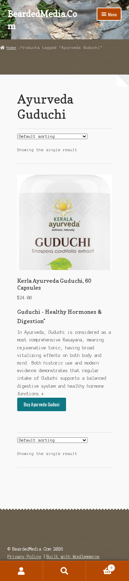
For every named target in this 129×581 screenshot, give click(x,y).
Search (64, 571)
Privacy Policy (24, 556)
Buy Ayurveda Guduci (42, 404)
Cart (99, 566)
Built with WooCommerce (72, 556)
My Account (21, 571)
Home (11, 48)
